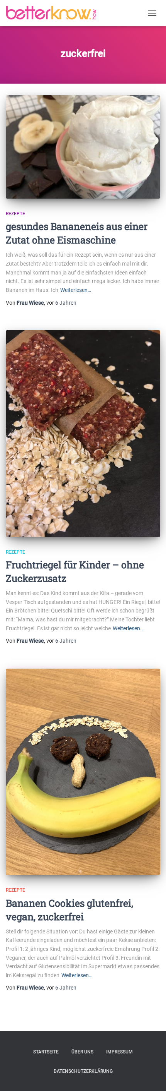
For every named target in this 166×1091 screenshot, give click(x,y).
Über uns (82, 1052)
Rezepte (15, 213)
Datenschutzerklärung (83, 1071)
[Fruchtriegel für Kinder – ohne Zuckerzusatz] (83, 433)
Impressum (119, 1052)
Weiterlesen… (75, 290)
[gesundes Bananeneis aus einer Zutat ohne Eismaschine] (83, 147)
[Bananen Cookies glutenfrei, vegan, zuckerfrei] (83, 772)
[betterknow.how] (54, 13)
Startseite (46, 1052)
